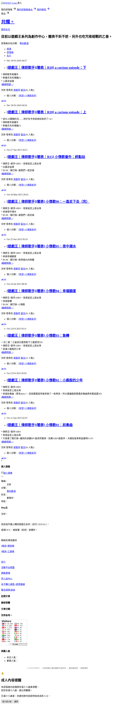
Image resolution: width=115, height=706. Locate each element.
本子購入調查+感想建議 (13, 584)
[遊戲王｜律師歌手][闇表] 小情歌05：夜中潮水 (41, 246)
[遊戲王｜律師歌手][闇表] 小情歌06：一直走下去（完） (48, 201)
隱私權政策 (73, 668)
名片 (9, 56)
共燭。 (8, 21)
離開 (16, 702)
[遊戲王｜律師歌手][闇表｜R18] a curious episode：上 (46, 112)
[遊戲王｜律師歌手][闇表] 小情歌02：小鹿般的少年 (45, 380)
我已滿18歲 (7, 702)
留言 (23, 90)
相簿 (9, 49)
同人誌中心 (6, 578)
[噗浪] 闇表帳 (7, 546)
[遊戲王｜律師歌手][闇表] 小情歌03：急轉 (38, 335)
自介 (3, 562)
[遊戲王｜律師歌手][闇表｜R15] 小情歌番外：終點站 (46, 157)
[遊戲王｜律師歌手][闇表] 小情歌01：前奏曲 (40, 425)
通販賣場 (5, 573)
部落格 (10, 52)
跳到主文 (5, 29)
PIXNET (36, 668)
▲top (3, 100)
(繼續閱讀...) (7, 84)
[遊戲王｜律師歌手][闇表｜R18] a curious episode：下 (46, 67)
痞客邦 (16, 90)
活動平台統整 (8, 567)
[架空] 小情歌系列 (27, 95)
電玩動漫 (24, 43)
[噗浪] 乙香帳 (7, 551)
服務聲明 (84, 668)
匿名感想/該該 (8, 590)
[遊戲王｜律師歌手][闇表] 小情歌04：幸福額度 (41, 291)
